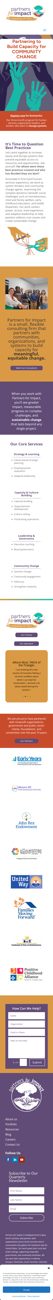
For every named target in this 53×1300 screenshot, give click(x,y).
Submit (37, 1062)
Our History (26, 635)
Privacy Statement (33, 1296)
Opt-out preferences (19, 1296)
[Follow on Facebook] (8, 1159)
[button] (48, 1268)
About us (11, 1119)
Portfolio (11, 1124)
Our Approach (26, 643)
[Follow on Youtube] (22, 1159)
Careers (10, 1139)
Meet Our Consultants (26, 368)
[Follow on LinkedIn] (15, 1159)
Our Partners (26, 741)
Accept (26, 1289)
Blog (8, 1134)
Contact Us (12, 1144)
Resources (12, 1129)
